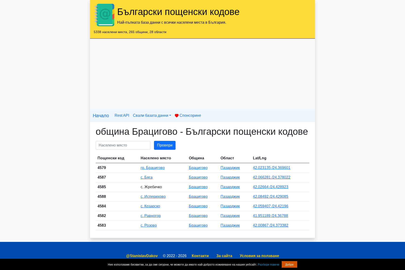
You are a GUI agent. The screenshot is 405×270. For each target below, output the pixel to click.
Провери (164, 145)
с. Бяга (147, 177)
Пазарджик (230, 168)
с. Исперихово (153, 197)
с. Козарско (150, 206)
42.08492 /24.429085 (270, 197)
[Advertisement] (202, 74)
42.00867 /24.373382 (270, 225)
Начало (101, 115)
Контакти (200, 256)
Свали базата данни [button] (150, 115)
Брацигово (198, 168)
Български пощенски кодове (178, 12)
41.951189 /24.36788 (270, 216)
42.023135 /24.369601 (271, 168)
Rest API (122, 115)
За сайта (224, 256)
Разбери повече (268, 264)
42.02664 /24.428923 (270, 187)
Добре (289, 264)
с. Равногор (151, 216)
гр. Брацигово (153, 168)
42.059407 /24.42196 (270, 206)
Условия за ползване (259, 256)
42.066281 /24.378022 (271, 177)
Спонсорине (190, 115)
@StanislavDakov (142, 256)
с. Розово (149, 225)
